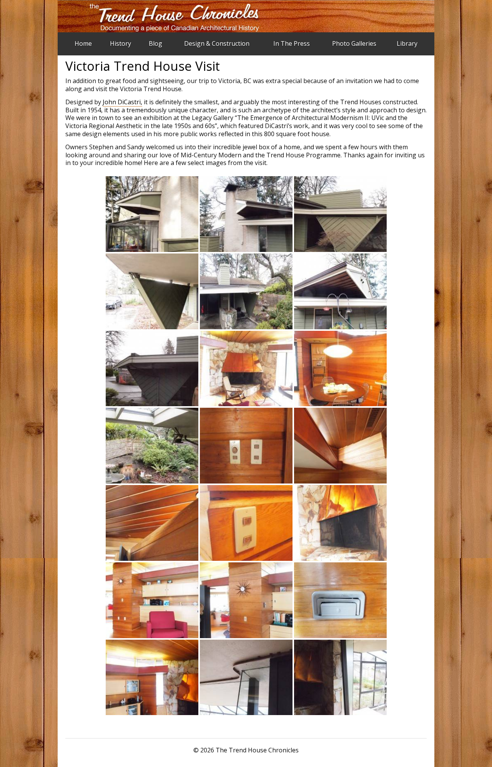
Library (407, 43)
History (120, 43)
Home (83, 43)
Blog (155, 43)
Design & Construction (216, 43)
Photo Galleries (354, 43)
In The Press (291, 43)
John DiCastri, (122, 102)
